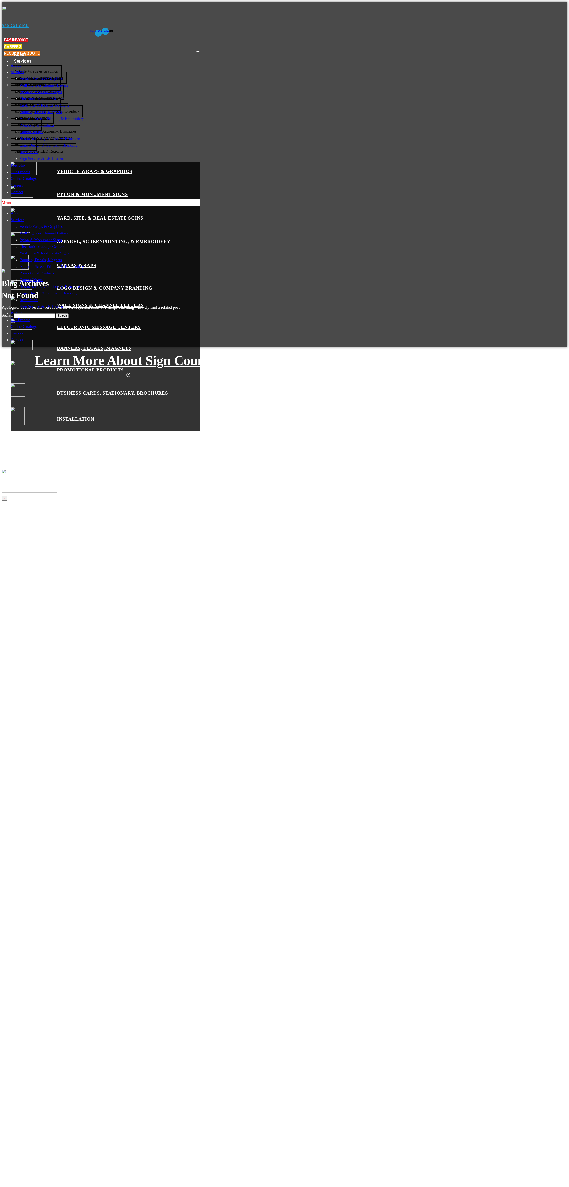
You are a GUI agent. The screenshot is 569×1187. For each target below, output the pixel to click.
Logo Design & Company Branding (104, 288)
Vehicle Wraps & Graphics (36, 71)
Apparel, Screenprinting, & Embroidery (113, 241)
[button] (16, 40)
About (20, 54)
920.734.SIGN (15, 26)
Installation (75, 419)
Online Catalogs (29, 448)
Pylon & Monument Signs (92, 194)
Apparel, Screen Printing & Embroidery (52, 118)
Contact (22, 461)
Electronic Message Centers (99, 327)
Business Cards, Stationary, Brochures (45, 131)
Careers (22, 454)
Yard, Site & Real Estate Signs (44, 105)
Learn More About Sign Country (128, 360)
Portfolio (23, 434)
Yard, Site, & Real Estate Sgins (100, 218)
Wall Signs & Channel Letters (44, 85)
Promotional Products (90, 370)
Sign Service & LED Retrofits (39, 151)
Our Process (26, 441)
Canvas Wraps (31, 132)
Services (22, 61)
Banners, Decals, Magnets (94, 348)
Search (7, 315)
